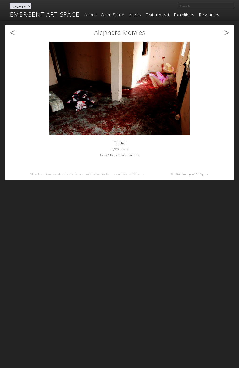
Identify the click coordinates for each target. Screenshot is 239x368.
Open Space (112, 14)
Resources (209, 14)
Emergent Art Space (44, 14)
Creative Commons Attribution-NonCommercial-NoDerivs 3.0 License (104, 174)
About (90, 14)
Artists (135, 14)
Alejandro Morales (119, 32)
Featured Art (157, 14)
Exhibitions (184, 14)
